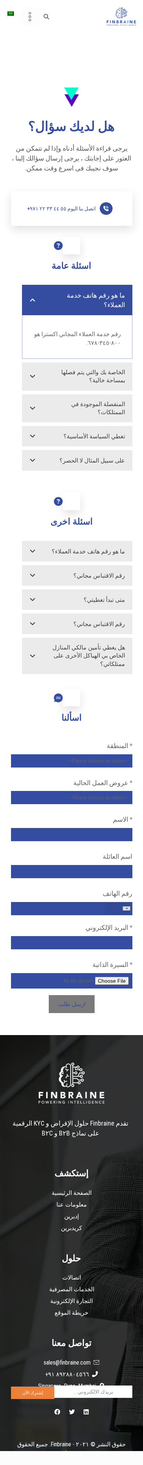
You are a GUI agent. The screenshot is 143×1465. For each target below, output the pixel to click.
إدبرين (71, 1216)
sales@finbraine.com (67, 1362)
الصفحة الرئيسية (72, 1192)
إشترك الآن (32, 1392)
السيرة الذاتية (112, 964)
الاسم (122, 819)
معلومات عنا (71, 1204)
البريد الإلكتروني (108, 927)
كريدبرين (71, 1228)
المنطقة (119, 746)
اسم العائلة (117, 856)
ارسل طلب (71, 1004)
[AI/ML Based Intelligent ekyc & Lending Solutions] (121, 16)
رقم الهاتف (117, 893)
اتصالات (71, 1277)
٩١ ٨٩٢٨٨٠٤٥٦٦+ (67, 1374)
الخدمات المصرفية (71, 1289)
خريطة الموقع (71, 1312)
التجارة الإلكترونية (71, 1300)
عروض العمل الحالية (102, 783)
